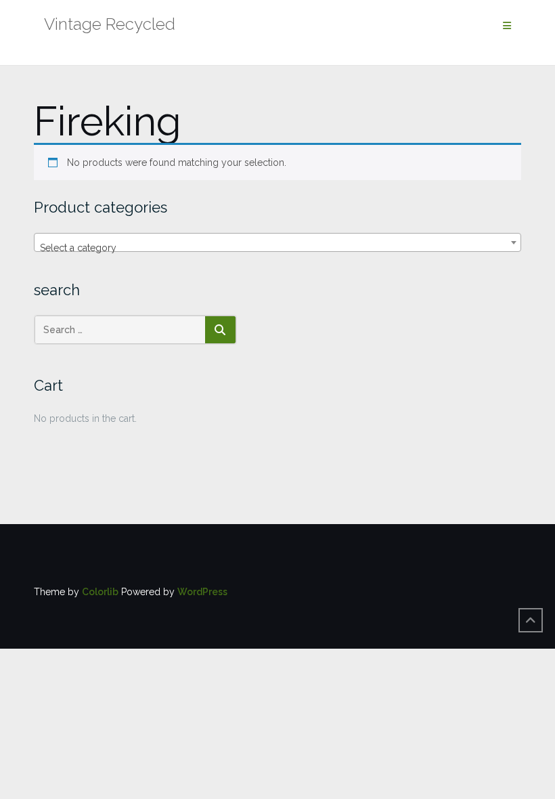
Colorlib (100, 591)
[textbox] (277, 248)
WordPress (202, 591)
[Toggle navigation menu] (507, 26)
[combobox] (277, 242)
